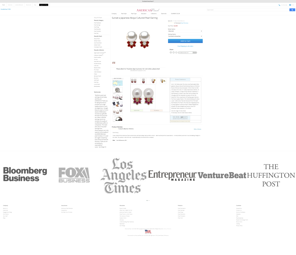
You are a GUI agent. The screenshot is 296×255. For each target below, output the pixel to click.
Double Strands (97, 63)
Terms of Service (167, 228)
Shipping (238, 214)
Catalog (238, 223)
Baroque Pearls (97, 76)
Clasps (95, 74)
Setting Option (172, 34)
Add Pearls (96, 80)
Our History (6, 214)
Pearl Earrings (97, 25)
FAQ (237, 216)
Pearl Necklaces (97, 23)
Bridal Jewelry (97, 86)
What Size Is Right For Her (126, 210)
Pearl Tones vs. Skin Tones (126, 214)
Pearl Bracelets (97, 29)
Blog (35, 5)
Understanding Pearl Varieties (127, 222)
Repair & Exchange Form (242, 220)
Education (143, 13)
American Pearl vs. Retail (125, 212)
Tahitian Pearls (97, 40)
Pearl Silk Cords (97, 61)
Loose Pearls (97, 84)
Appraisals (122, 223)
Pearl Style (123, 13)
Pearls (3, 5)
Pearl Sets (96, 33)
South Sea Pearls (98, 43)
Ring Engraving (239, 218)
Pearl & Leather (97, 57)
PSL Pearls (96, 69)
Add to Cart (185, 41)
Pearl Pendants (97, 31)
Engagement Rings (44, 5)
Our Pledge (122, 225)
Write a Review (197, 129)
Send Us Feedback (240, 212)
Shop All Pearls (98, 17)
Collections (153, 13)
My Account (28, 5)
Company (114, 13)
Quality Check (123, 218)
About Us (5, 208)
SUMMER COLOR (175, 13)
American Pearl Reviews (67, 208)
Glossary (122, 220)
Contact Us (239, 210)
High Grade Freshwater (100, 53)
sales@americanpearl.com (138, 70)
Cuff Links (96, 65)
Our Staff (5, 216)
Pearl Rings (96, 27)
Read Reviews (184, 23)
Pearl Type (134, 13)
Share (194, 52)
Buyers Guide (123, 208)
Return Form (239, 222)
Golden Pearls (97, 45)
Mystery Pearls (97, 67)
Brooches (96, 78)
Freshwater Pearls (98, 47)
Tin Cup (96, 59)
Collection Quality (98, 55)
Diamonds (10, 5)
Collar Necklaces (97, 72)
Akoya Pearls (97, 38)
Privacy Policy (239, 225)
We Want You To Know (66, 212)
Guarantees (64, 210)
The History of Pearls (125, 216)
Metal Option (171, 29)
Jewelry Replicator (19, 5)
